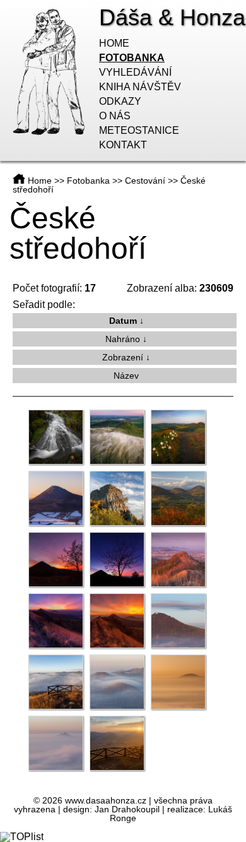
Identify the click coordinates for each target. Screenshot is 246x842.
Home (114, 43)
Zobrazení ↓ (126, 357)
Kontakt (123, 144)
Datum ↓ (126, 321)
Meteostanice (139, 130)
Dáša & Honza (172, 17)
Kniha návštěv (140, 86)
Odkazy (120, 101)
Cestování (145, 180)
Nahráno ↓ (126, 339)
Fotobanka (132, 57)
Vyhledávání (135, 72)
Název (126, 376)
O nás (115, 115)
